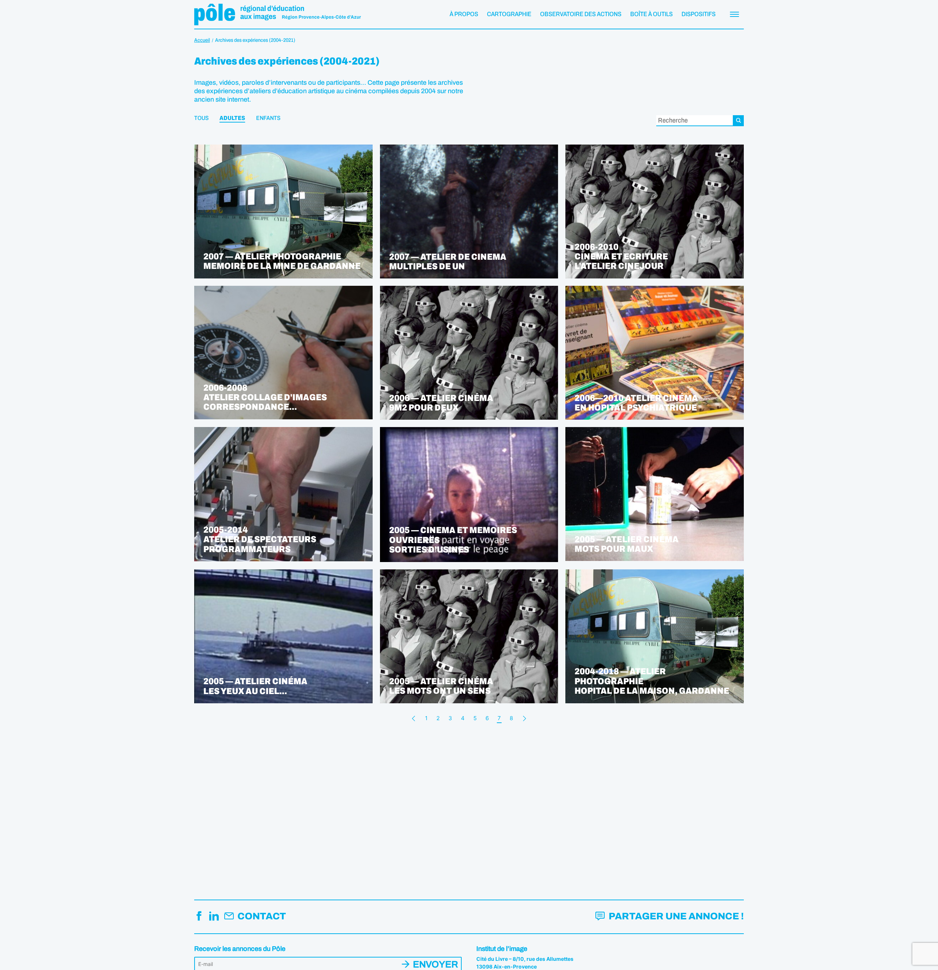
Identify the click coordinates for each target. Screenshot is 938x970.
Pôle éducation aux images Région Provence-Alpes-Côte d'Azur (277, 14)
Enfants (268, 118)
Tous (201, 118)
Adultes (232, 118)
